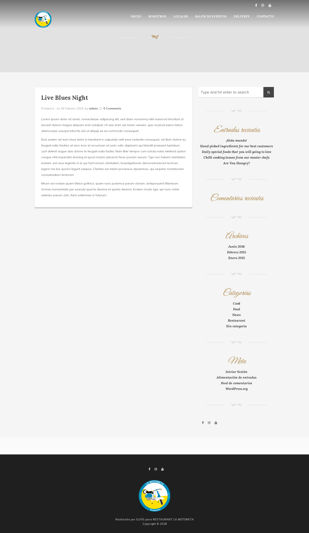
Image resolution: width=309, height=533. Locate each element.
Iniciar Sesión (236, 372)
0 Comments (112, 108)
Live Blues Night (64, 97)
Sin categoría (236, 326)
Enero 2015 (236, 258)
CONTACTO (265, 16)
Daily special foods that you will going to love (236, 152)
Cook (236, 303)
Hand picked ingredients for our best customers (236, 146)
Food (236, 309)
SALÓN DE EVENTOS (210, 16)
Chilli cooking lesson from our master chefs (236, 157)
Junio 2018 (236, 246)
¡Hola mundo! (236, 140)
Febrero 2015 (236, 252)
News (236, 315)
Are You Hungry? (236, 163)
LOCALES (180, 16)
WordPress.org (237, 389)
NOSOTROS (157, 16)
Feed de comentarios (236, 383)
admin (93, 108)
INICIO (136, 16)
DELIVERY (242, 16)
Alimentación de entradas (236, 377)
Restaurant (236, 320)
